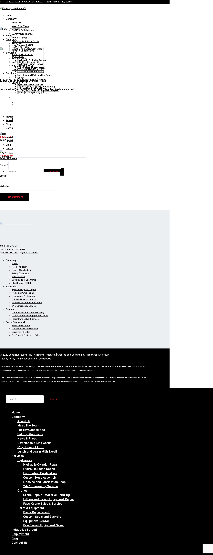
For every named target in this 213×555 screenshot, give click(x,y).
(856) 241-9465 (30, 252)
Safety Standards (22, 34)
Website (4, 186)
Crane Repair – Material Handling (28, 312)
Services (18, 456)
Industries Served (24, 529)
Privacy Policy (7, 358)
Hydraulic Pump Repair (30, 84)
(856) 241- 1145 (10, 252)
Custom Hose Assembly (30, 92)
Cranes (22, 490)
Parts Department (21, 325)
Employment (20, 534)
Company (11, 19)
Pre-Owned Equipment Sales (26, 335)
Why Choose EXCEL (21, 283)
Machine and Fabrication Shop (34, 75)
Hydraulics (18, 77)
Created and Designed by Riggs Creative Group (83, 354)
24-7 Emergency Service (24, 306)
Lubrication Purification (23, 296)
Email (3, 175)
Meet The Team (20, 26)
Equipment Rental (21, 332)
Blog (15, 538)
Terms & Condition (27, 358)
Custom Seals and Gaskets (25, 328)
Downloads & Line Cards (25, 41)
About (15, 263)
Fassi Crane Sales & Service (25, 319)
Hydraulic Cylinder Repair (31, 80)
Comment (6, 156)
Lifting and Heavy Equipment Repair (30, 315)
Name (4, 165)
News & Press (19, 37)
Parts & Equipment (30, 508)
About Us (17, 22)
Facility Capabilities (21, 270)
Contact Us (45, 358)
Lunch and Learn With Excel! (37, 451)
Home (16, 412)
